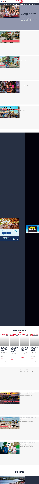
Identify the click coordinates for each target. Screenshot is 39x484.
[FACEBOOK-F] (1, 1)
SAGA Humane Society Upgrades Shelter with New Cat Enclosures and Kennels (14, 349)
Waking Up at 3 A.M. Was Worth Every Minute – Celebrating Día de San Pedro (27, 368)
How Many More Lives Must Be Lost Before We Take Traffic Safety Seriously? (28, 418)
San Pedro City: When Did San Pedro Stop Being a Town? (29, 392)
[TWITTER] (2, 1)
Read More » (2, 358)
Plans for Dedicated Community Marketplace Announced (34, 349)
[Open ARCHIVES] (27, 4)
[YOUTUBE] (3, 1)
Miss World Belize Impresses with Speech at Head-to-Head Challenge (4, 349)
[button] (37, 1)
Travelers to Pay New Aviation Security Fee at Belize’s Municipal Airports (24, 349)
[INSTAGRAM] (5, 1)
